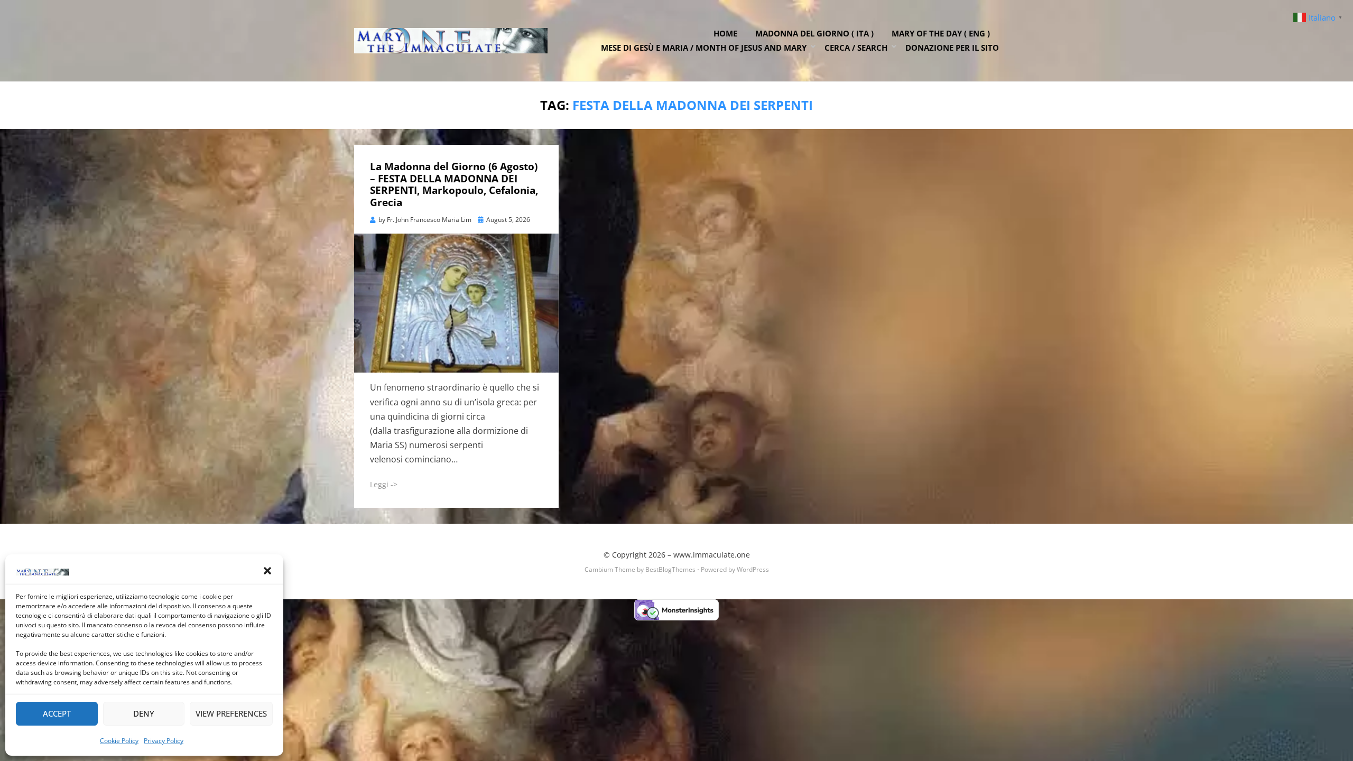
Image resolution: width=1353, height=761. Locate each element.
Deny (143, 713)
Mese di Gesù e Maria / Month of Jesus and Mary (704, 47)
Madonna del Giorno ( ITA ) (814, 33)
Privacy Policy (163, 740)
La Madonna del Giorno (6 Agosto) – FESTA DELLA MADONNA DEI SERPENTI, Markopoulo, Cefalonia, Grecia (454, 184)
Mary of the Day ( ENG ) (941, 33)
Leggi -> (383, 484)
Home (725, 33)
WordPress (753, 569)
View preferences (231, 713)
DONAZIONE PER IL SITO (952, 47)
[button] (267, 570)
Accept (57, 713)
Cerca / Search (855, 47)
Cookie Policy (119, 740)
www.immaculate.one (711, 555)
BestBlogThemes (670, 569)
